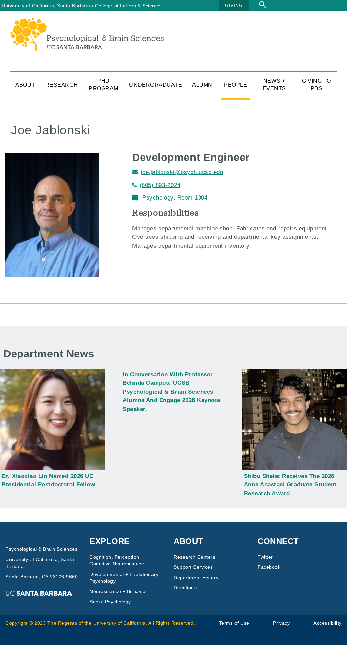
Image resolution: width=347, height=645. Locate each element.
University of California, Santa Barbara (46, 5)
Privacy (281, 623)
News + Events (274, 84)
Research (61, 85)
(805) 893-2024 (160, 185)
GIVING (234, 5)
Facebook (269, 567)
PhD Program (103, 84)
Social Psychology (110, 601)
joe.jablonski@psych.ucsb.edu (182, 172)
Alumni (203, 85)
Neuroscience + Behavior (118, 591)
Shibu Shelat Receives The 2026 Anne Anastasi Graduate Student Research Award (290, 485)
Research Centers (194, 557)
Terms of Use (234, 623)
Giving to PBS (316, 84)
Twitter (265, 557)
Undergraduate (155, 85)
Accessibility (327, 623)
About (25, 85)
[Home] (87, 22)
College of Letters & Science (127, 5)
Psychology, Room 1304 (174, 197)
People (235, 85)
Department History (196, 577)
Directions (185, 587)
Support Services (193, 567)
